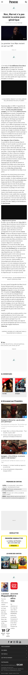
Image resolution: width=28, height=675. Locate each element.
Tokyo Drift (21, 222)
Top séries (4, 650)
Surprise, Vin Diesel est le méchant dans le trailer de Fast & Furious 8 (14, 332)
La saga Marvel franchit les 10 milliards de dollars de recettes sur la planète (14, 99)
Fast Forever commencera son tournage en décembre (12, 489)
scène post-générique (19, 344)
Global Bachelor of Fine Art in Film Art (9, 668)
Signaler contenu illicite (14, 673)
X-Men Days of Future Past (14, 168)
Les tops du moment (6, 657)
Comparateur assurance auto (7, 667)
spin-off (17, 345)
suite (10, 345)
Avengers (8, 303)
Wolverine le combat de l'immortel (10, 161)
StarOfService (20, 668)
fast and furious (9, 344)
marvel (13, 345)
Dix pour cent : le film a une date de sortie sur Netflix (13, 493)
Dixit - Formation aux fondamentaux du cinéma (11, 670)
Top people (4, 654)
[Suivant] (25, 385)
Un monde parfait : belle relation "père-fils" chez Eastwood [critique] (12, 486)
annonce (6, 345)
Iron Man (7, 106)
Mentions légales (4, 673)
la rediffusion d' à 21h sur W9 (13, 66)
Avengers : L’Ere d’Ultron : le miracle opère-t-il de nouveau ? (13, 457)
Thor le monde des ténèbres (16, 128)
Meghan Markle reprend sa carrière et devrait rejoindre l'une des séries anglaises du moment (13, 497)
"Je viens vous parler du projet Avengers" (11, 110)
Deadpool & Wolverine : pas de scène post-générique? (13, 421)
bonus (2, 345)
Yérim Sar (20, 22)
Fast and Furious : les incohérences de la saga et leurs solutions (14, 278)
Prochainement (5, 646)
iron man (3, 344)
